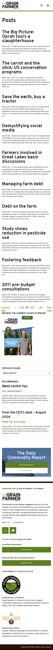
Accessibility (18, 522)
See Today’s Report (26, 465)
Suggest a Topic (26, 563)
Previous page (5, 309)
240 (32, 307)
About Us (6, 522)
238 (22, 307)
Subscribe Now (26, 470)
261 (40, 307)
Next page (49, 309)
